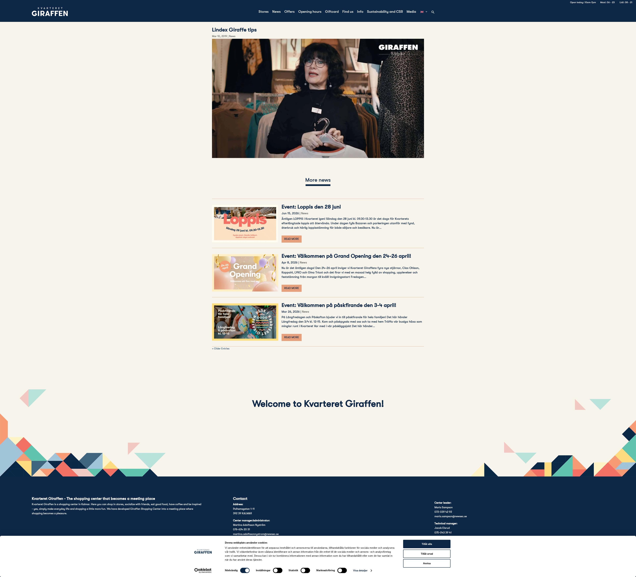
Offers (289, 12)
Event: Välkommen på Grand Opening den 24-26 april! (346, 256)
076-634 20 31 (241, 529)
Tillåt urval (427, 553)
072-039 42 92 (443, 511)
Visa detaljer (360, 570)
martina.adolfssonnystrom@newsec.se (256, 534)
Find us (347, 12)
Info (360, 12)
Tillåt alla (427, 544)
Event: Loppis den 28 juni (311, 207)
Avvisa (427, 563)
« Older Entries (220, 348)
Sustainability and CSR (385, 12)
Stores (264, 12)
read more (291, 238)
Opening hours (309, 12)
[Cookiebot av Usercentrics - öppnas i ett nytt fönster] (202, 570)
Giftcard (332, 12)
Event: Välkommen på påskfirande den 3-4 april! (339, 305)
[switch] (277, 570)
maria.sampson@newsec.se (450, 516)
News (276, 12)
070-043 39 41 (442, 532)
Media (411, 12)
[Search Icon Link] (433, 12)
